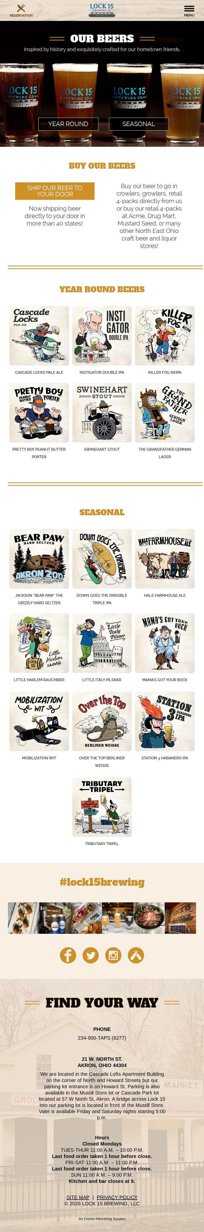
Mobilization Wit (39, 758)
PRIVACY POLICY (117, 1197)
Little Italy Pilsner (101, 680)
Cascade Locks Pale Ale (39, 372)
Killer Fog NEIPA (164, 372)
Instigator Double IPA (102, 372)
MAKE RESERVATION (21, 15)
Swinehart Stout (102, 449)
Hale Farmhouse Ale (165, 595)
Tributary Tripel (102, 844)
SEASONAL (138, 124)
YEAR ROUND (68, 124)
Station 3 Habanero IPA (165, 758)
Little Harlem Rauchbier (39, 680)
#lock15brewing (102, 883)
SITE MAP (78, 1197)
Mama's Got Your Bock (164, 680)
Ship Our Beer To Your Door (54, 191)
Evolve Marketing (98, 1219)
